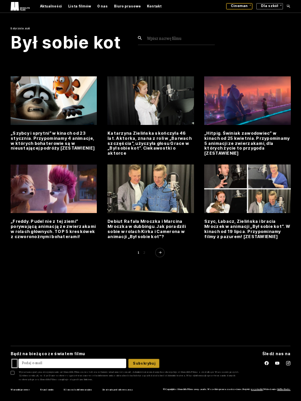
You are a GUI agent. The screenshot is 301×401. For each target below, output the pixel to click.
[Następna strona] (160, 252)
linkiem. (88, 379)
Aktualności (51, 6)
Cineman (239, 6)
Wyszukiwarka (288, 6)
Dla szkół (269, 6)
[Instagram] (288, 363)
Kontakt (154, 6)
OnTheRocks (283, 389)
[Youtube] (280, 363)
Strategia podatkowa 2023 (117, 389)
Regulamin (46, 389)
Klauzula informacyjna (77, 389)
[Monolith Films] (20, 6)
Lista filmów (79, 6)
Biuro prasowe (127, 6)
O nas (102, 6)
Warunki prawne (20, 389)
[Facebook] (262, 363)
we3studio (257, 389)
